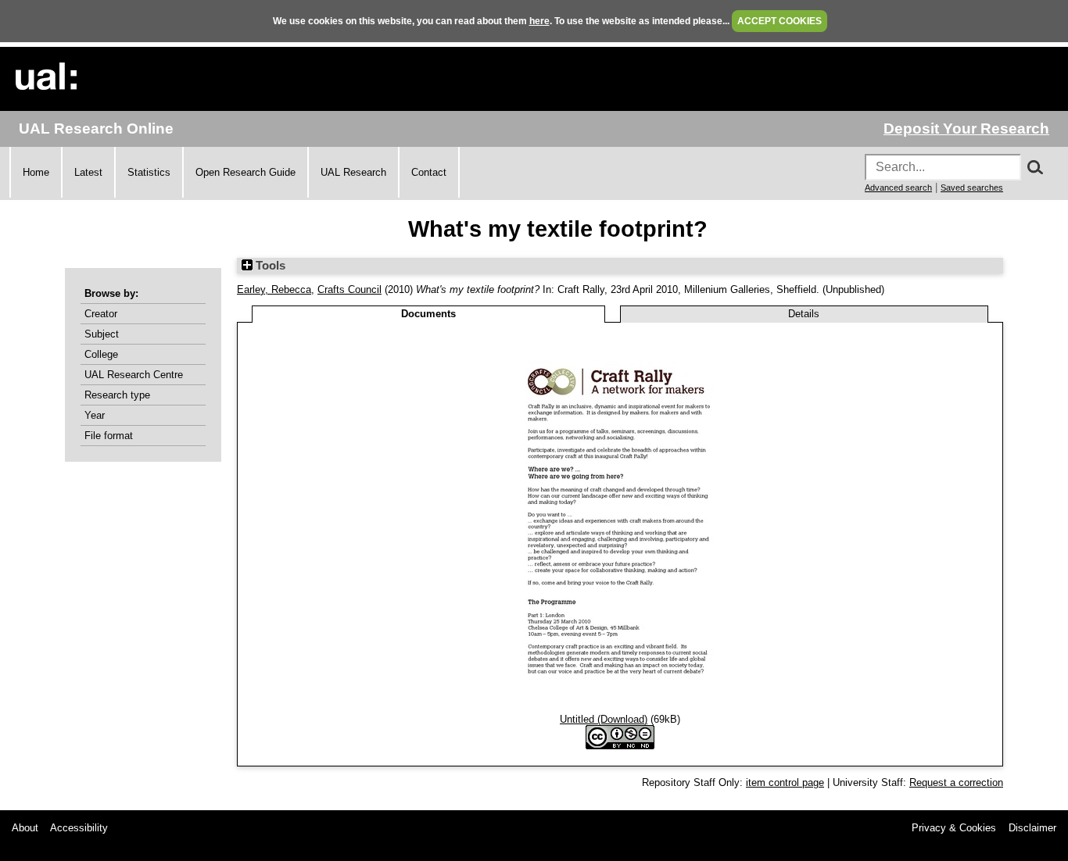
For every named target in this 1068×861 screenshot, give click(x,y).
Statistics (148, 172)
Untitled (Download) (603, 719)
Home (36, 172)
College (101, 354)
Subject (101, 334)
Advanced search (898, 187)
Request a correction (956, 782)
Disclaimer (1032, 828)
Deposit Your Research (966, 128)
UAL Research (353, 172)
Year (94, 415)
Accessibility (79, 828)
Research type (117, 395)
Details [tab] (803, 314)
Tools (269, 265)
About (25, 828)
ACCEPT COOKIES (779, 21)
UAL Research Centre (133, 374)
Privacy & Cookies (954, 828)
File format (108, 435)
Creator (100, 314)
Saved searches (972, 187)
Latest (88, 172)
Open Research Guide (245, 172)
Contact (428, 172)
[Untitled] (620, 707)
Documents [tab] (428, 314)
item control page (785, 782)
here (539, 21)
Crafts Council (349, 289)
